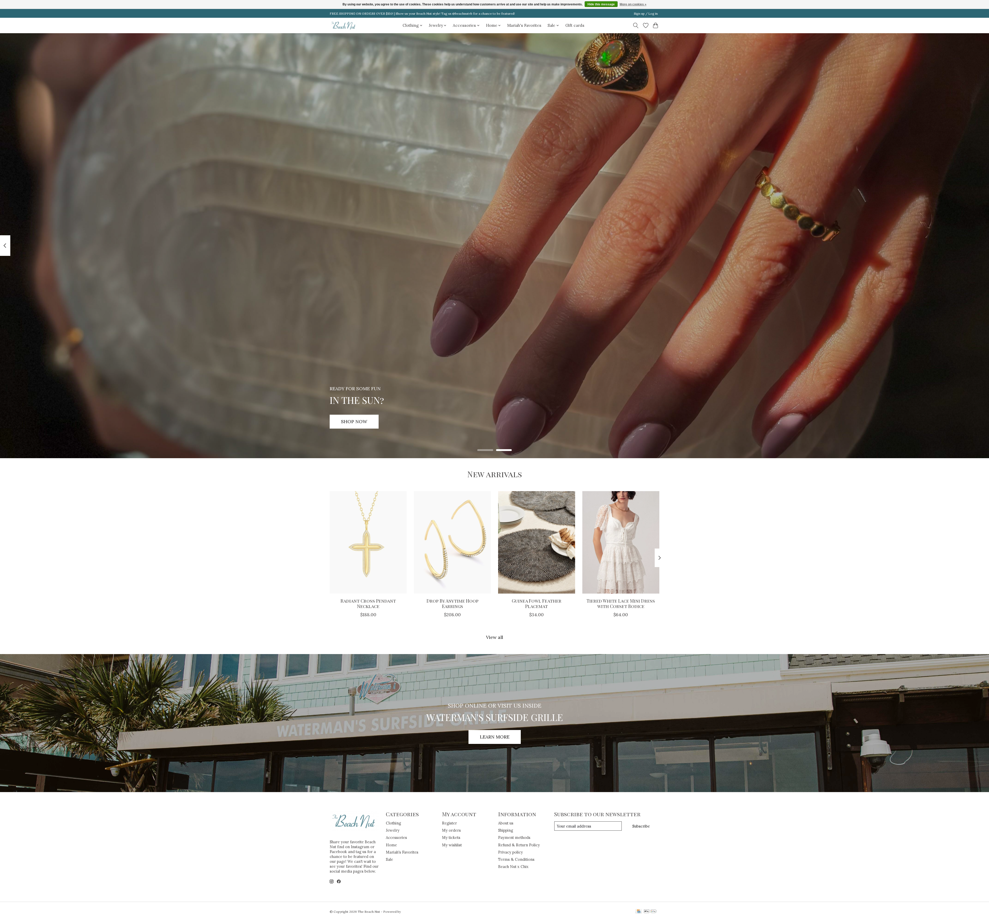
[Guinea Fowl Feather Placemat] (536, 542)
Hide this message (601, 4)
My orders (451, 830)
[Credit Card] (638, 911)
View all (494, 637)
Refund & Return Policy (519, 844)
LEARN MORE (494, 737)
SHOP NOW (354, 421)
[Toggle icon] (636, 25)
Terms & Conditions (516, 859)
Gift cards (574, 25)
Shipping (505, 830)
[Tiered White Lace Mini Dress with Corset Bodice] (620, 542)
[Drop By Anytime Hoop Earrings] (452, 542)
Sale (389, 859)
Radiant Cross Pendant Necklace (368, 603)
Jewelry (392, 830)
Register (449, 823)
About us (505, 823)
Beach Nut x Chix (513, 866)
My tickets (451, 837)
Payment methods (514, 837)
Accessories (396, 837)
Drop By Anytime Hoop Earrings (453, 603)
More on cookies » (633, 4)
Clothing (393, 823)
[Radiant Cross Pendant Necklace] (368, 542)
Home (391, 844)
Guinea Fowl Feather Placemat (536, 603)
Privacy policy (510, 852)
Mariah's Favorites (524, 25)
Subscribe (641, 826)
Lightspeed (410, 912)
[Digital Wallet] (650, 911)
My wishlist (452, 844)
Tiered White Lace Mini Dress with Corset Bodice (620, 603)
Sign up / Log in (646, 13)
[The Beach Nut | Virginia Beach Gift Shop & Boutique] (343, 25)
